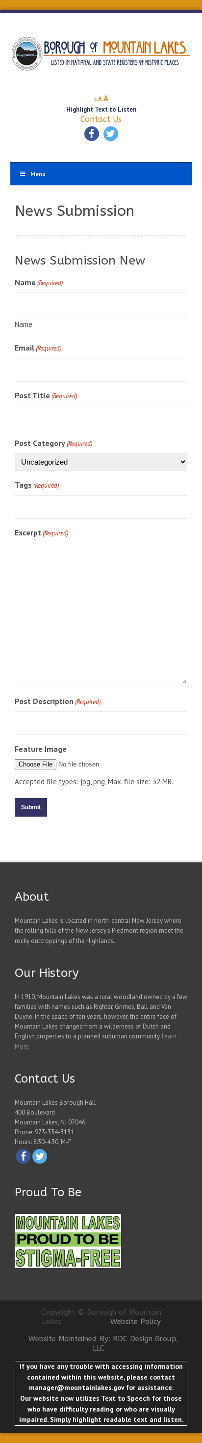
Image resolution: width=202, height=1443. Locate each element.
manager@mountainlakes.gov (76, 1387)
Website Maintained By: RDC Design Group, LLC (103, 1343)
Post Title (46, 395)
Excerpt (41, 532)
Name (23, 324)
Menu (38, 173)
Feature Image (41, 749)
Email (38, 348)
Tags (37, 485)
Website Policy (135, 1321)
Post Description (58, 701)
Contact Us (101, 119)
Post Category (53, 443)
